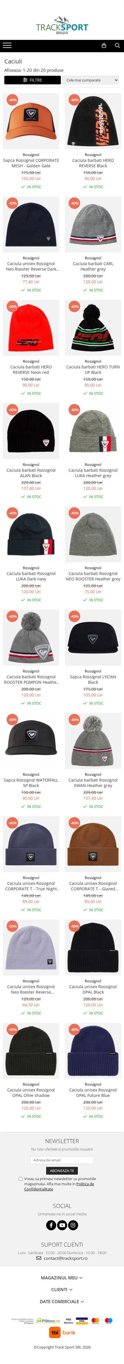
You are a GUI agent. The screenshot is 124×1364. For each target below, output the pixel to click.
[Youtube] (62, 1225)
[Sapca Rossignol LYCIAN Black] (93, 638)
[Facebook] (51, 1225)
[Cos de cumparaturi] (104, 45)
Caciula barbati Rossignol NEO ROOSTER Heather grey (93, 576)
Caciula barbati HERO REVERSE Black (93, 163)
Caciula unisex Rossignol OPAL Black (93, 989)
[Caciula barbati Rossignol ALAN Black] (31, 431)
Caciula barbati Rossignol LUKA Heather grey (93, 472)
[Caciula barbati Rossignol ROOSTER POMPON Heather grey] (31, 638)
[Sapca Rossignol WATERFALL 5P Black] (31, 741)
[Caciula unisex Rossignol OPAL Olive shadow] (31, 1051)
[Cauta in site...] (117, 45)
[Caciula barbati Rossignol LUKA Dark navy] (31, 534)
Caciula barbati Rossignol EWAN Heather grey (93, 782)
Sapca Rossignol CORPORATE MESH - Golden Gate (31, 163)
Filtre (34, 80)
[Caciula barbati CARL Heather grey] (93, 224)
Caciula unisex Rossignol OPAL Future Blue (93, 1092)
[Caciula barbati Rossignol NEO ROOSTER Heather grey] (93, 534)
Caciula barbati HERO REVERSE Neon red (31, 369)
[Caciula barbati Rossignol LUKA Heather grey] (93, 431)
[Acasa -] (62, 25)
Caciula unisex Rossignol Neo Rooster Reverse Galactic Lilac (31, 989)
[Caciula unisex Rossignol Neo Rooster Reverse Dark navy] (31, 224)
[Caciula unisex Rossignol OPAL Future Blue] (93, 1051)
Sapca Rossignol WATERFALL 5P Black (31, 782)
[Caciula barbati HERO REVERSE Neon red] (31, 328)
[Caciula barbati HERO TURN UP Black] (93, 328)
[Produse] (8, 47)
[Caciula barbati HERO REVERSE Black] (93, 121)
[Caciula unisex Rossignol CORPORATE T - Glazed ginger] (93, 844)
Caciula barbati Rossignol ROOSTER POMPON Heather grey (31, 679)
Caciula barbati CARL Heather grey (93, 266)
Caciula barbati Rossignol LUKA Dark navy (31, 576)
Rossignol (31, 154)
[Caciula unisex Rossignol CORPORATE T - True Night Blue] (31, 844)
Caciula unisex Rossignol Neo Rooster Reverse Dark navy (31, 266)
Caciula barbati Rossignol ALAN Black (31, 472)
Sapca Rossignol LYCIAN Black (93, 679)
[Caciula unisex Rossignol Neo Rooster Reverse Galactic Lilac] (31, 948)
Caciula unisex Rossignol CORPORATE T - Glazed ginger (93, 886)
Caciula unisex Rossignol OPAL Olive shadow (31, 1092)
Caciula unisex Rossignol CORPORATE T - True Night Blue (31, 886)
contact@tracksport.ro (65, 1258)
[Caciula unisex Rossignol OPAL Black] (93, 948)
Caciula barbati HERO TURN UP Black (93, 369)
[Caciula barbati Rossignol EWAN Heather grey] (93, 741)
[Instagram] (73, 1225)
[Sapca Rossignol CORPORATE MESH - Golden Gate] (31, 121)
